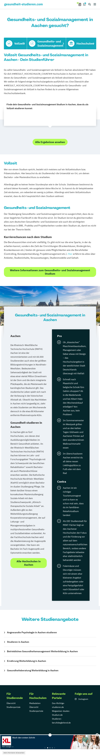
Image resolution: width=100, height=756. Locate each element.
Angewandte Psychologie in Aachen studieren (32, 632)
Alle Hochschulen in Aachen (29, 563)
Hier (70, 253)
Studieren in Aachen (18, 641)
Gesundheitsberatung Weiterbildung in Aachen (32, 670)
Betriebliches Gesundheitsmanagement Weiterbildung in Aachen (42, 651)
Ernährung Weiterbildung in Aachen (26, 660)
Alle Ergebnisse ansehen (50, 142)
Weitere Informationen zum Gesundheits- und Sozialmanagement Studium (50, 271)
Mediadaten (34, 703)
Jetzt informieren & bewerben (13, 753)
